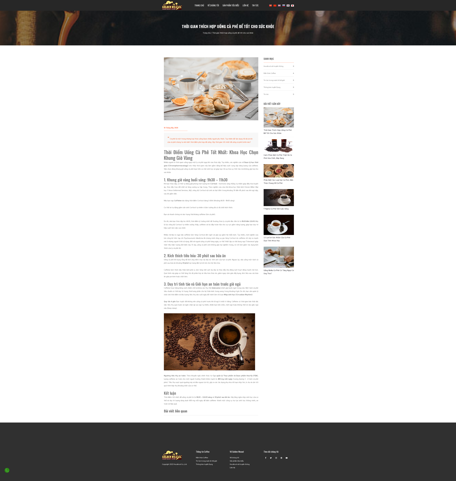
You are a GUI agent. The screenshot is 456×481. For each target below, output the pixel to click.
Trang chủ (199, 5)
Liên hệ (245, 5)
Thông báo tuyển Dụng (272, 87)
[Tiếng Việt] (270, 5)
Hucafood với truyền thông (273, 66)
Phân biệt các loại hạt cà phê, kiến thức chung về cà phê (278, 181)
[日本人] (292, 5)
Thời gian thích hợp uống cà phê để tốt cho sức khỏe (278, 131)
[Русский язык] (283, 5)
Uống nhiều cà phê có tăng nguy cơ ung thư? (279, 272)
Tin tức (255, 5)
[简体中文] (274, 5)
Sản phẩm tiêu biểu (231, 5)
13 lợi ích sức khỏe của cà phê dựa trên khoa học (277, 239)
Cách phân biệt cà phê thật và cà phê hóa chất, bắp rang (278, 156)
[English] (279, 5)
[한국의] (288, 5)
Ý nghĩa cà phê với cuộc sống (276, 208)
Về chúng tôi (213, 5)
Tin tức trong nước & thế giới (274, 80)
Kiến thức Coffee (270, 73)
